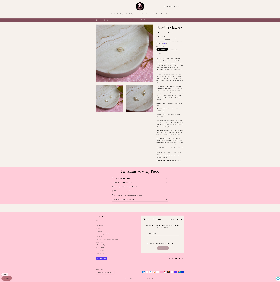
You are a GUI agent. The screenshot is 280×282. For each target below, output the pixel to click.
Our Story (99, 223)
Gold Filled (175, 49)
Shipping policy (149, 278)
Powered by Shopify (112, 278)
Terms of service (140, 278)
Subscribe (162, 248)
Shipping (167, 38)
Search (98, 220)
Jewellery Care (100, 253)
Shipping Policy (100, 245)
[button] (97, 6)
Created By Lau (103, 278)
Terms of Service (101, 250)
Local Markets (100, 225)
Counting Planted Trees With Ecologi (107, 239)
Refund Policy (100, 242)
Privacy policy (130, 278)
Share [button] (159, 53)
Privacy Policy (100, 247)
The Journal (99, 236)
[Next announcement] (157, 20)
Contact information (159, 278)
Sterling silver (162, 49)
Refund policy (122, 278)
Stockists (98, 228)
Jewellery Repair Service (103, 234)
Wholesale (99, 231)
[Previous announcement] (122, 20)
